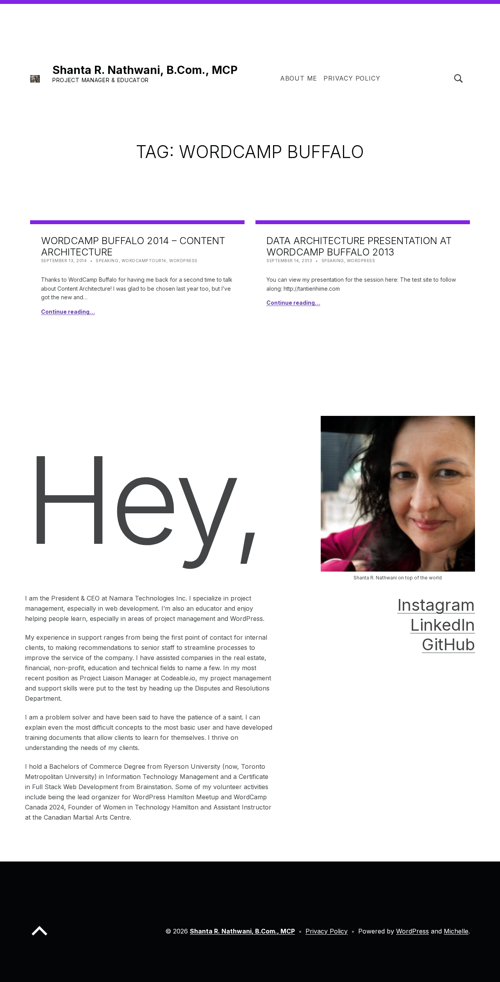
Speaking (107, 260)
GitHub (448, 644)
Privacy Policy (351, 78)
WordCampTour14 (143, 260)
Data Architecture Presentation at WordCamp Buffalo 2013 (359, 246)
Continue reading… (68, 311)
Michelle (456, 931)
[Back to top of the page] (39, 937)
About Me (298, 78)
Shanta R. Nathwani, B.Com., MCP (145, 70)
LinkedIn (442, 625)
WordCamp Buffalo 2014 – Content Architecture (133, 246)
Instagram (436, 605)
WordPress (183, 260)
